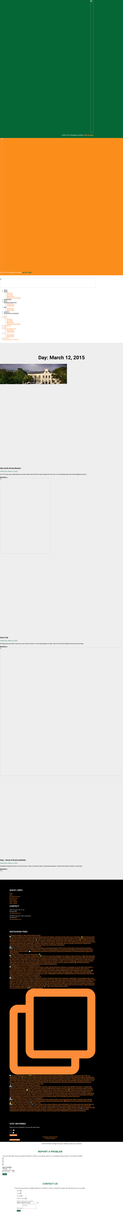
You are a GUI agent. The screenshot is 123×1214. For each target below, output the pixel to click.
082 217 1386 (27, 272)
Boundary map (13, 898)
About (6, 291)
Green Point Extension (11, 313)
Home (5, 290)
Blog (5, 301)
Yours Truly (4, 637)
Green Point (10, 304)
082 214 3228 (88, 135)
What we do (10, 296)
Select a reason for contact (25, 1201)
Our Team (10, 295)
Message (20, 1208)
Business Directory (10, 302)
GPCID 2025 (10, 309)
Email (11, 1132)
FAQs (11, 893)
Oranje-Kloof (11, 305)
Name (11, 1130)
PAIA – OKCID (13, 903)
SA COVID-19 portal (15, 896)
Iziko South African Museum (10, 468)
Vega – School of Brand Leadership (13, 860)
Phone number (21, 1198)
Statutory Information (14, 298)
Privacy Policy (13, 899)
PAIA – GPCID (13, 901)
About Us (10, 293)
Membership (8, 299)
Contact (6, 312)
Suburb (19, 1196)
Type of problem (7, 1167)
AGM (5, 307)
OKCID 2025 (10, 310)
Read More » (4, 477)
